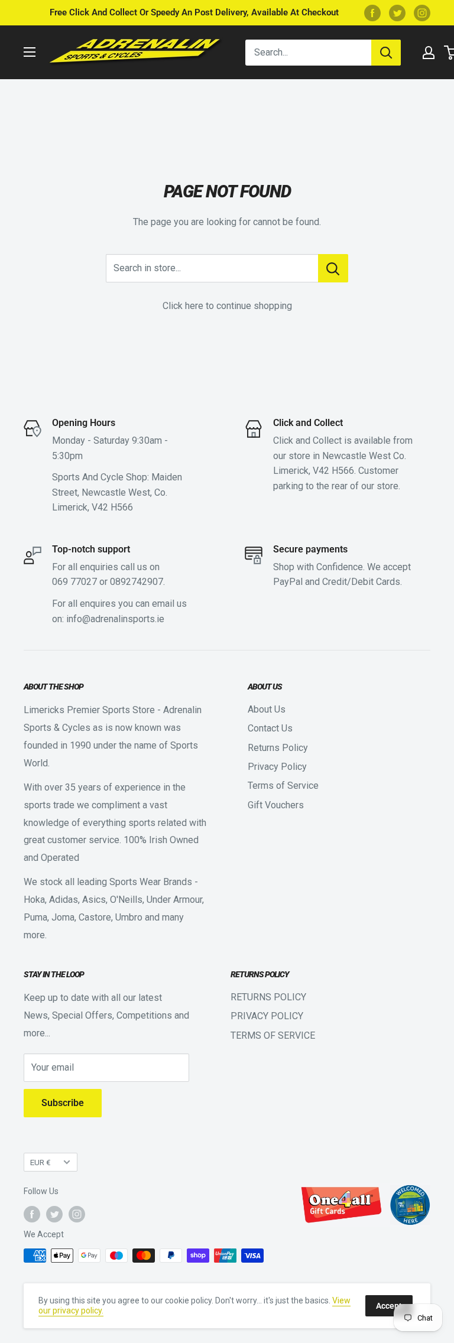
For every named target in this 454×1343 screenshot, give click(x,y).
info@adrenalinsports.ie (115, 619)
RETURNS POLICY (268, 997)
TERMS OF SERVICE (273, 1035)
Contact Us (270, 728)
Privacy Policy (277, 766)
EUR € (40, 1162)
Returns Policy (278, 747)
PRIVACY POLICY (267, 1016)
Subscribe (62, 1102)
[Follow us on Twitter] (397, 12)
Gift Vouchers (276, 805)
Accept (389, 1306)
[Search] (386, 53)
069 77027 (74, 581)
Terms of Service (283, 785)
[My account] (428, 52)
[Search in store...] (333, 268)
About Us (267, 709)
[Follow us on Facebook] (372, 12)
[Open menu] (29, 52)
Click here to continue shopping (227, 305)
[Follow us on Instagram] (422, 12)
